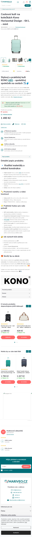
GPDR (10, 470)
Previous (27, 306)
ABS (10, 80)
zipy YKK (21, 184)
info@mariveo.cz (17, 490)
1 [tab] (14, 342)
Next (30, 306)
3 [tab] (17, 342)
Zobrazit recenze (10, 434)
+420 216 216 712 (17, 492)
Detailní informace (18, 97)
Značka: (4, 127)
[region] (16, 68)
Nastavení (16, 527)
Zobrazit (8, 337)
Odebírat (26, 466)
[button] (14, 406)
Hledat (28, 5)
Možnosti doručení (7, 114)
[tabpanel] (8, 324)
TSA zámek (6, 219)
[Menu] (30, 2)
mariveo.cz (17, 495)
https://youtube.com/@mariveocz (17, 500)
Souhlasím (16, 533)
